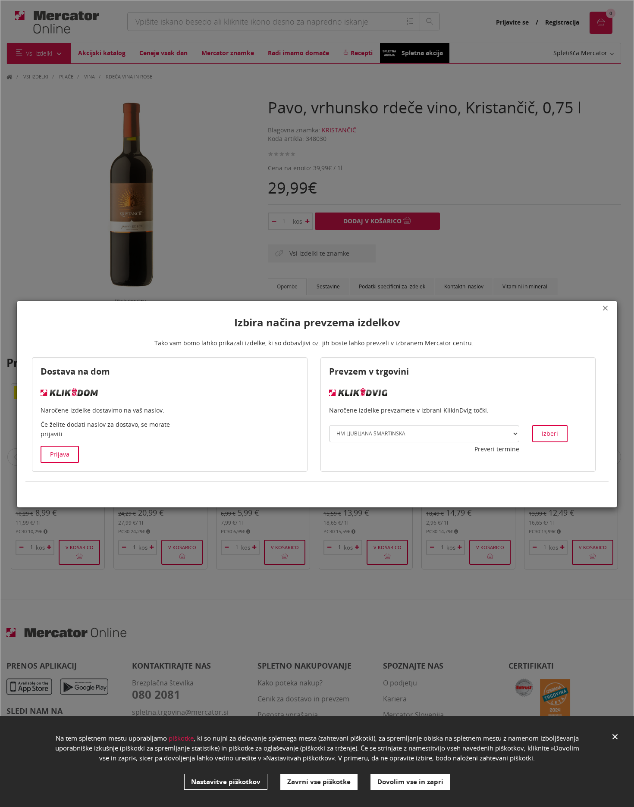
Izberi (550, 433)
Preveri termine (496, 449)
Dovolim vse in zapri (410, 781)
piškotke (181, 738)
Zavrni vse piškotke (319, 781)
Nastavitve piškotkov (226, 781)
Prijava (59, 454)
